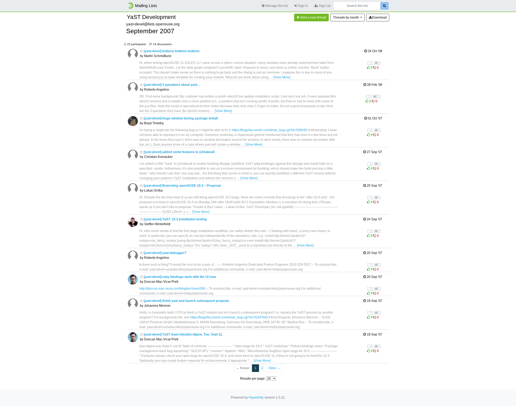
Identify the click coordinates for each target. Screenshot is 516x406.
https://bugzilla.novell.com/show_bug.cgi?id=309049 (269, 130)
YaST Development (151, 17)
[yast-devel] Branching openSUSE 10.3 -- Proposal (182, 185)
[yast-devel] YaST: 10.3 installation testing (175, 219)
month (346, 17)
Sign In (302, 5)
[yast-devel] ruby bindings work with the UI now (179, 277)
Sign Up (324, 5)
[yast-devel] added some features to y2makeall (178, 152)
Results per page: (252, 378)
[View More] (281, 77)
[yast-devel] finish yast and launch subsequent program (186, 300)
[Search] (384, 6)
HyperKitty (256, 397)
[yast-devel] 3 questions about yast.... (171, 84)
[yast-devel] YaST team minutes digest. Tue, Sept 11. (183, 334)
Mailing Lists (146, 5)
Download (379, 17)
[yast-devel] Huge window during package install (180, 118)
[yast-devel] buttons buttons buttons (171, 51)
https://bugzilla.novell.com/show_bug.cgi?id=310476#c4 (230, 317)
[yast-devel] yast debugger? (164, 253)
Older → (274, 368)
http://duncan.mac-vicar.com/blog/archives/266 (172, 288)
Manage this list (276, 5)
